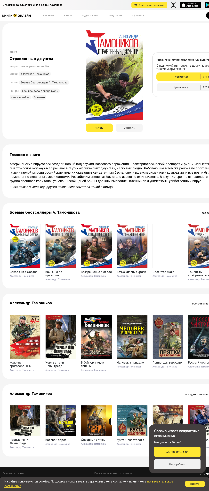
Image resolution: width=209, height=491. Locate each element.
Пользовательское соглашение (113, 473)
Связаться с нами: (13, 473)
